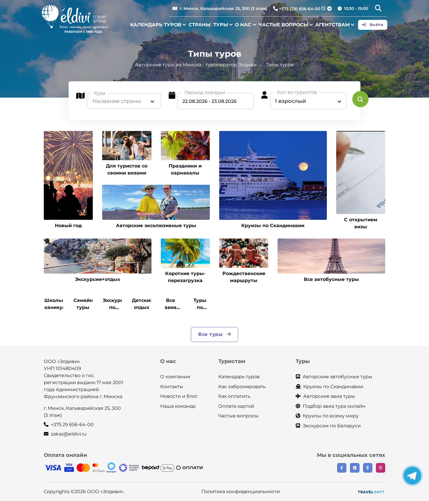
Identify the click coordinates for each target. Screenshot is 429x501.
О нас (243, 24)
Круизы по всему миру (331, 416)
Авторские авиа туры (329, 396)
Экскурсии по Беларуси (332, 426)
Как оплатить (234, 396)
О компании (175, 376)
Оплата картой (236, 406)
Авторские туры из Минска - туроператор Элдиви (196, 65)
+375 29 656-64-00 (72, 424)
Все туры (211, 334)
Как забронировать (242, 386)
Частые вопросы (283, 24)
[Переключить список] (152, 101)
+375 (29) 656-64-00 (299, 8)
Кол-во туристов (297, 92)
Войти (375, 24)
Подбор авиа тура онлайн (334, 406)
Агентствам (332, 24)
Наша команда (178, 406)
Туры (220, 24)
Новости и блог (179, 396)
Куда (99, 93)
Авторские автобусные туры (337, 376)
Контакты (171, 386)
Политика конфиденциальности (240, 491)
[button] (378, 9)
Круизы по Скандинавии (333, 386)
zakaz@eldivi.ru (69, 434)
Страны (199, 24)
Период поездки (204, 92)
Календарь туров (155, 24)
